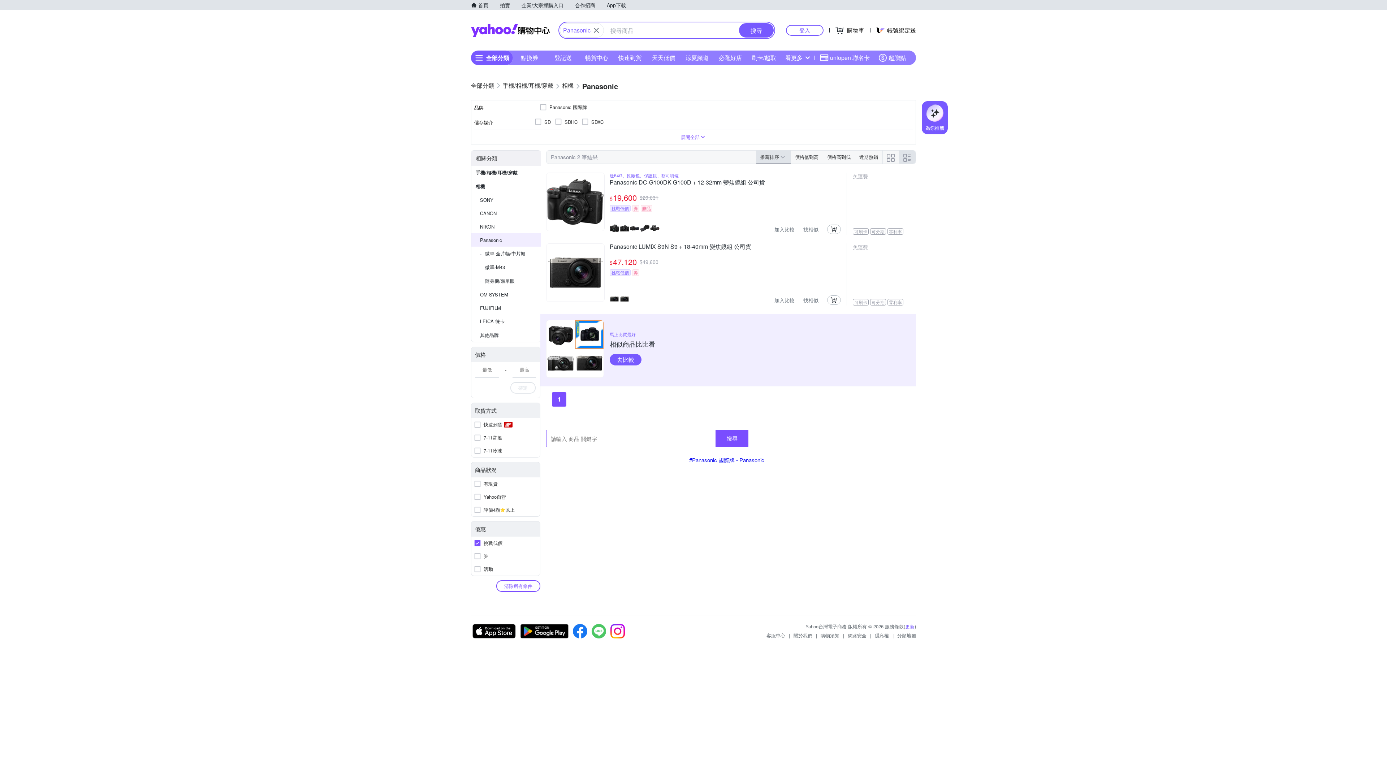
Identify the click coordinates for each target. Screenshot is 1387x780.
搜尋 (732, 438)
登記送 (563, 57)
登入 (804, 30)
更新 (910, 626)
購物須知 (830, 635)
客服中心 (775, 635)
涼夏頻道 (697, 57)
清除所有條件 (518, 585)
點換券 (529, 57)
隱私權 (882, 635)
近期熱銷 (868, 156)
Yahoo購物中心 (510, 30)
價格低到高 (806, 156)
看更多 (794, 57)
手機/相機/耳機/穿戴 (497, 172)
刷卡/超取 (764, 57)
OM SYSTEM (494, 294)
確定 (523, 387)
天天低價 (663, 57)
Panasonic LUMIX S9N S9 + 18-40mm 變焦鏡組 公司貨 (680, 247)
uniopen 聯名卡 (850, 57)
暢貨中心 (596, 57)
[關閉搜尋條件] (596, 30)
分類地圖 (906, 635)
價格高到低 (839, 156)
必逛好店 (730, 57)
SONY (486, 199)
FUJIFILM (490, 307)
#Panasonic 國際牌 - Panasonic (726, 460)
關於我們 (803, 635)
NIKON (487, 226)
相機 (480, 186)
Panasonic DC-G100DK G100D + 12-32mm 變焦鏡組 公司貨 (687, 182)
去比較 (625, 359)
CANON (488, 213)
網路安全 (857, 635)
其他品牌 (489, 335)
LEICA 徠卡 (492, 321)
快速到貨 (629, 57)
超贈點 (897, 57)
